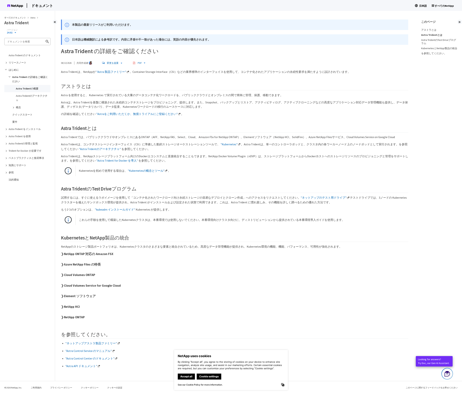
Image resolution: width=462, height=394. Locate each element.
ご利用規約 (36, 387)
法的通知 (14, 179)
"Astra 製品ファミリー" (111, 72)
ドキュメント (42, 5)
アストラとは (428, 29)
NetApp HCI (72, 307)
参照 (11, 172)
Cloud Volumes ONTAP (79, 275)
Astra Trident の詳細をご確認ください (30, 79)
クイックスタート (22, 114)
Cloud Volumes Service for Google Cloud (92, 286)
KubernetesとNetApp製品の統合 (439, 48)
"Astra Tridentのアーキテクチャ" (100, 149)
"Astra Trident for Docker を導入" (117, 160)
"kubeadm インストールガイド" (115, 209)
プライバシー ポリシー (61, 387)
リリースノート (17, 62)
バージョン (12, 30)
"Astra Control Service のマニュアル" (88, 351)
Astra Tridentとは (431, 35)
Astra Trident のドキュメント (25, 55)
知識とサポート (17, 165)
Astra (33, 17)
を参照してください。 (433, 53)
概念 (18, 107)
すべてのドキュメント (15, 17)
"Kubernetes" (229, 144)
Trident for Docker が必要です (25, 150)
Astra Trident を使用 (20, 136)
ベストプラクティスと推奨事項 (26, 158)
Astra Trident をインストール (25, 129)
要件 (14, 121)
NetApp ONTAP (74, 317)
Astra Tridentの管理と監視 (23, 143)
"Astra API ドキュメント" (81, 366)
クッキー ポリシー (90, 387)
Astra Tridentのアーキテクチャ (31, 98)
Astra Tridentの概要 (27, 88)
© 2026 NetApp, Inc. (13, 387)
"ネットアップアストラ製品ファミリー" (91, 343)
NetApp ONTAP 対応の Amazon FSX (88, 254)
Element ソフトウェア (80, 296)
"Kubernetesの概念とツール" (146, 170)
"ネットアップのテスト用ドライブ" (323, 197)
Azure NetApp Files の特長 (82, 264)
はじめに (14, 69)
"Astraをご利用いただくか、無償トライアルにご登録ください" (137, 114)
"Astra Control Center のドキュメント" (89, 358)
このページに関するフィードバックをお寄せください (432, 387)
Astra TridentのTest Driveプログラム (438, 41)
